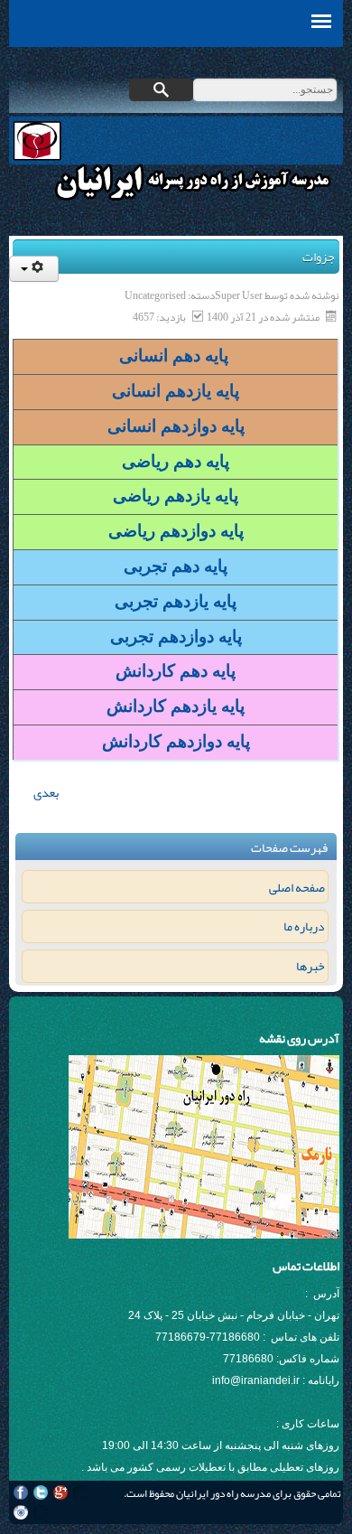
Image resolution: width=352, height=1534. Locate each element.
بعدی (45, 792)
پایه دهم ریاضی (175, 461)
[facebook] (21, 1492)
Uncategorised (155, 295)
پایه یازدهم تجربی (175, 601)
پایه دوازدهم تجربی (176, 636)
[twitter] (40, 1492)
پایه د (213, 355)
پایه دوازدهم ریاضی (176, 530)
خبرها (310, 965)
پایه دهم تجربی (175, 566)
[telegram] (40, 1512)
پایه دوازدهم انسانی (176, 425)
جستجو (161, 90)
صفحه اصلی (296, 887)
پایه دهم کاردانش (176, 670)
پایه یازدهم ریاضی (175, 495)
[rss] (80, 1492)
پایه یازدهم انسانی (175, 390)
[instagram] (21, 1512)
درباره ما (303, 926)
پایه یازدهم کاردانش (176, 706)
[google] (60, 1492)
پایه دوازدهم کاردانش (176, 741)
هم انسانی (156, 355)
